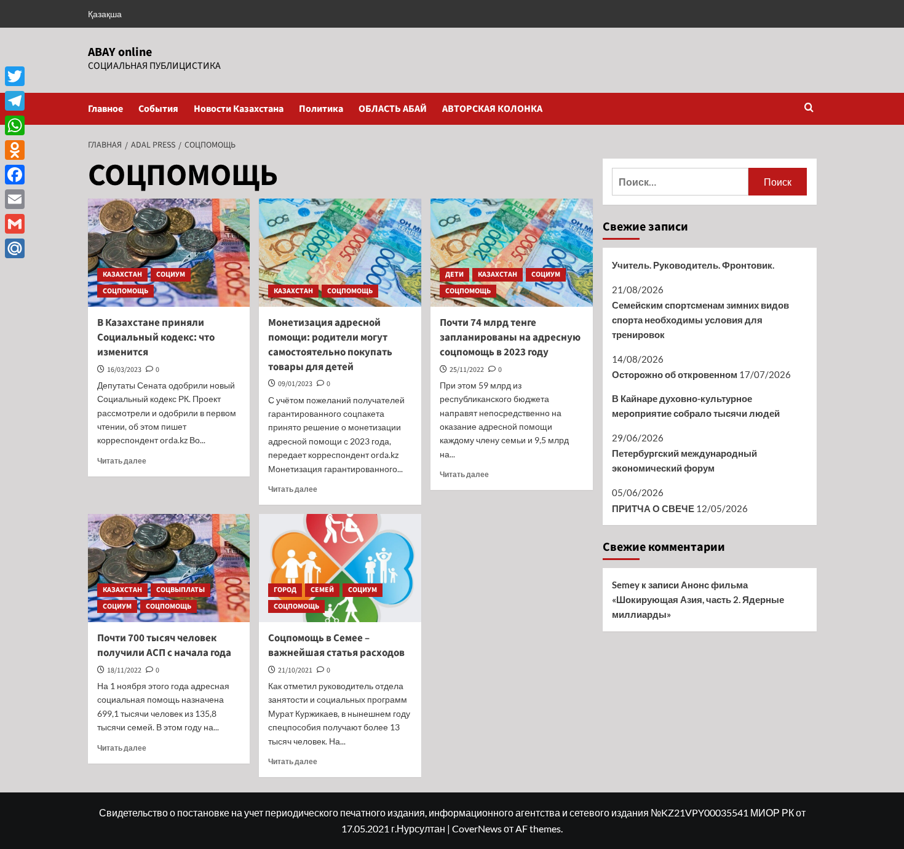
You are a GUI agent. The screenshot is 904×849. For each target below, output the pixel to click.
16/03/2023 (124, 370)
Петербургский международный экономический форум (684, 460)
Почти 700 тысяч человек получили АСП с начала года (164, 645)
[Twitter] (14, 76)
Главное (105, 109)
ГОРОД (285, 590)
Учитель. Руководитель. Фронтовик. (693, 264)
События (158, 109)
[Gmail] (14, 223)
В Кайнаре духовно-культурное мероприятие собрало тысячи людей (696, 406)
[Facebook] (14, 174)
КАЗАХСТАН (122, 274)
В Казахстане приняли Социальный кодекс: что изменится (156, 337)
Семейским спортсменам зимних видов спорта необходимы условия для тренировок (700, 319)
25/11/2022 (467, 370)
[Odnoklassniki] (14, 150)
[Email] (14, 199)
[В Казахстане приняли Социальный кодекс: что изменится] (169, 253)
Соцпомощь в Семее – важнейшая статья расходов (336, 645)
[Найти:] (680, 181)
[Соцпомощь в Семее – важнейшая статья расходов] (340, 568)
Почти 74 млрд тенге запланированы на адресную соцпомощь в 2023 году (510, 337)
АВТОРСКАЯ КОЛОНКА (492, 109)
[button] (809, 108)
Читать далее (121, 460)
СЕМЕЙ (322, 590)
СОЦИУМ (170, 274)
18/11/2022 (124, 670)
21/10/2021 (295, 670)
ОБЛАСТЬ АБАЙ (393, 109)
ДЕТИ (454, 274)
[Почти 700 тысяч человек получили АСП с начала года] (169, 568)
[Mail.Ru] (14, 248)
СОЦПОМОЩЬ (125, 291)
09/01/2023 (295, 384)
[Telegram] (14, 101)
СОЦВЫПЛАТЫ (180, 590)
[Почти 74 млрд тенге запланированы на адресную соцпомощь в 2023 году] (511, 253)
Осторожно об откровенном (674, 374)
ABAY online (120, 52)
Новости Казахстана (238, 109)
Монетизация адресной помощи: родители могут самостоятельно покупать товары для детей (330, 344)
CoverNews (477, 828)
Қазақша (105, 14)
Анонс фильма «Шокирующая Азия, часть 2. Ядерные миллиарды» (698, 599)
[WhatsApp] (14, 125)
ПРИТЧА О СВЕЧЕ (653, 508)
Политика (321, 109)
